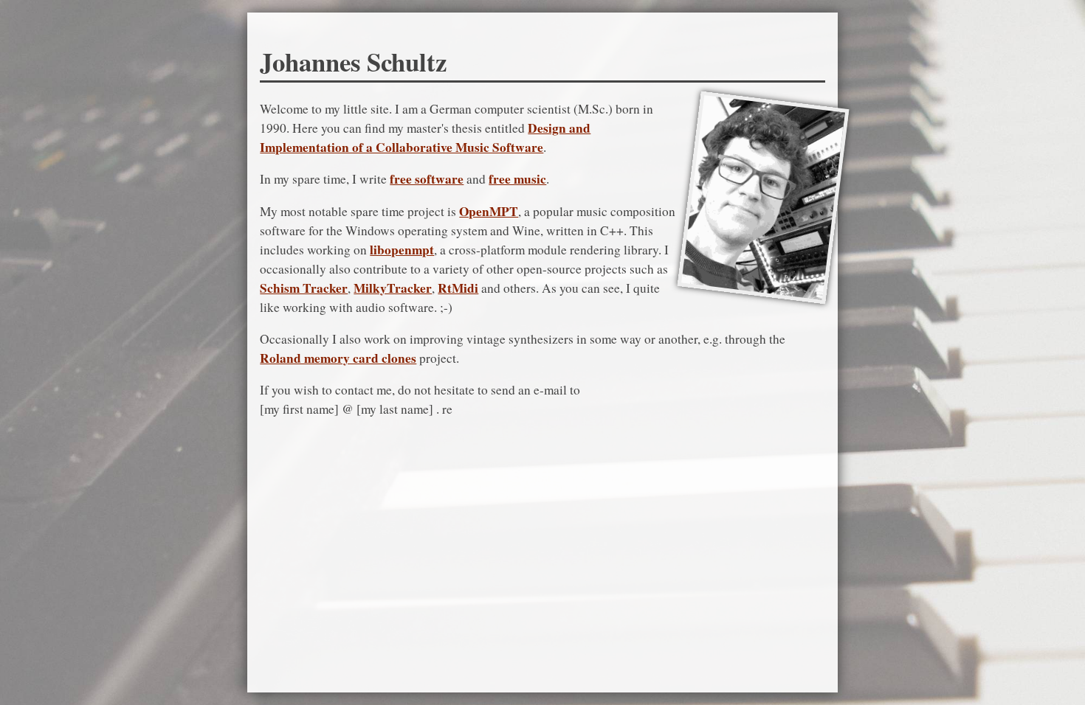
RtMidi (458, 288)
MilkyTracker (393, 288)
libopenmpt (402, 249)
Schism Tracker (304, 288)
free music (517, 179)
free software (427, 179)
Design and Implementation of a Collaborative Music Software (425, 137)
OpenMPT (488, 211)
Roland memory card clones (338, 358)
